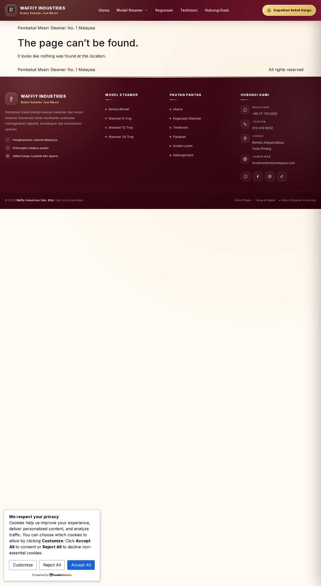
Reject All (52, 564)
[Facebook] (258, 176)
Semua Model (119, 109)
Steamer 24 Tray (121, 137)
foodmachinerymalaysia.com (273, 163)
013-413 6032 (262, 128)
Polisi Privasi (242, 200)
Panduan (179, 137)
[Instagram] (270, 176)
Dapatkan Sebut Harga (292, 10)
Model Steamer (130, 10)
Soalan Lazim (183, 146)
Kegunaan (164, 10)
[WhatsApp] (246, 176)
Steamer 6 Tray (120, 118)
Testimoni (189, 10)
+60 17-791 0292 (264, 114)
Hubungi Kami (217, 10)
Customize (23, 564)
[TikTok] (282, 176)
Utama (104, 10)
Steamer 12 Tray (121, 127)
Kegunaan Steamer (187, 118)
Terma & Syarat (265, 200)
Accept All (81, 564)
